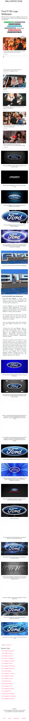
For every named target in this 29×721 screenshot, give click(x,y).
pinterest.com (9, 645)
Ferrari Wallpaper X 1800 (7, 686)
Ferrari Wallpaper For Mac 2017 (8, 673)
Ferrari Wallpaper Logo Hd (7, 678)
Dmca (4, 718)
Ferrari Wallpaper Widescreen (8, 650)
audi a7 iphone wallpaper (10, 28)
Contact (9, 718)
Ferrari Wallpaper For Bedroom (8, 661)
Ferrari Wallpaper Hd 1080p (7, 676)
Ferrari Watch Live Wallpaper (8, 658)
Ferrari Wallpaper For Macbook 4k (9, 696)
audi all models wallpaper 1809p (14, 32)
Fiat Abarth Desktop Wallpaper (8, 693)
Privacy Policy (16, 718)
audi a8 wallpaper (20, 28)
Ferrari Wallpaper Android (7, 656)
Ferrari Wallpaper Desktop (7, 653)
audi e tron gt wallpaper (20, 22)
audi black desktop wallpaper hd (14, 26)
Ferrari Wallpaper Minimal (7, 663)
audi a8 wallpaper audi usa (14, 24)
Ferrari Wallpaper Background (8, 668)
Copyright (24, 718)
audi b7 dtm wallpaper (9, 22)
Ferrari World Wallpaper (7, 671)
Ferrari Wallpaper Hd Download (8, 666)
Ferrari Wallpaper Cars (6, 681)
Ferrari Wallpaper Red (6, 691)
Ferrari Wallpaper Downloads (8, 688)
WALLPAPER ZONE (13, 1)
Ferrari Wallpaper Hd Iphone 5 (8, 698)
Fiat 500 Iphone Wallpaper (7, 683)
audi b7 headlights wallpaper (14, 30)
